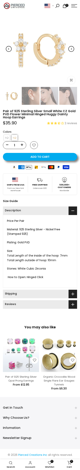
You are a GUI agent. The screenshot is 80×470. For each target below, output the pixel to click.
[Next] (71, 49)
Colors (7, 132)
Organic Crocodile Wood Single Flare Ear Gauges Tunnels (59, 380)
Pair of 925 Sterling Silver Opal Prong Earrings (21, 378)
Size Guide (10, 201)
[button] (56, 123)
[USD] (49, 6)
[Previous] (9, 49)
